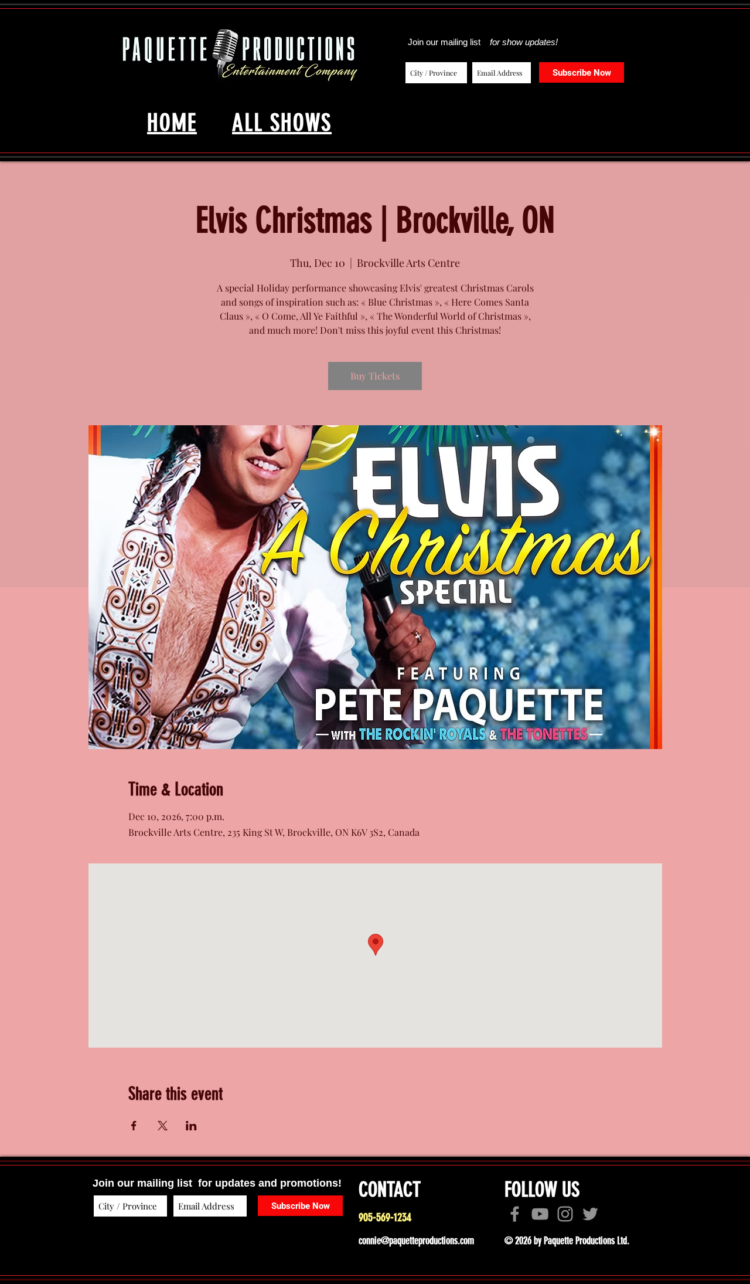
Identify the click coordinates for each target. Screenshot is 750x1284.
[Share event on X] (162, 1125)
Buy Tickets (375, 376)
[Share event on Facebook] (133, 1125)
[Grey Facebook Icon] (514, 1214)
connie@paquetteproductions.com (416, 1240)
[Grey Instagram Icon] (565, 1214)
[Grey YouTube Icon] (540, 1214)
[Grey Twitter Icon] (590, 1214)
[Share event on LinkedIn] (191, 1125)
